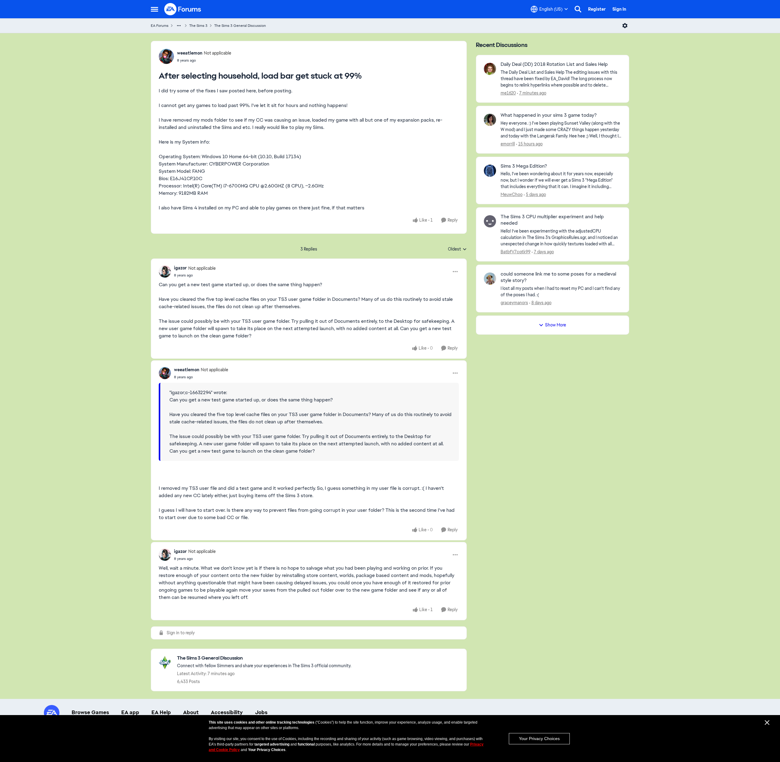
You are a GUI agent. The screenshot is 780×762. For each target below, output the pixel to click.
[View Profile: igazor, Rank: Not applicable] (165, 271)
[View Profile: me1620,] (490, 69)
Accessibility (227, 712)
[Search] (578, 9)
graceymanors (514, 302)
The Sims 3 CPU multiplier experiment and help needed (552, 220)
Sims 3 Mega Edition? (524, 166)
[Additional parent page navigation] (179, 25)
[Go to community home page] (182, 9)
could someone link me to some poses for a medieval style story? (558, 277)
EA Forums (159, 25)
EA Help (161, 712)
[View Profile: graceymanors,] (490, 278)
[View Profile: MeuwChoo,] (490, 171)
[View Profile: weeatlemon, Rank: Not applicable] (166, 56)
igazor (180, 268)
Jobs (261, 712)
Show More (555, 325)
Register (597, 9)
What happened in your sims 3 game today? (549, 115)
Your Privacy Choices (539, 738)
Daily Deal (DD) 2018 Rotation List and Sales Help (554, 64)
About (191, 712)
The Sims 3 (198, 25)
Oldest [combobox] (457, 249)
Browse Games (90, 712)
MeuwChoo (512, 194)
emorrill (508, 144)
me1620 (508, 93)
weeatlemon (189, 53)
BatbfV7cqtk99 (515, 252)
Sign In (619, 9)
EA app (130, 712)
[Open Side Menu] (154, 9)
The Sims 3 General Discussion (240, 25)
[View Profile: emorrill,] (490, 120)
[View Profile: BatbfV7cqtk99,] (490, 221)
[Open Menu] (625, 25)
